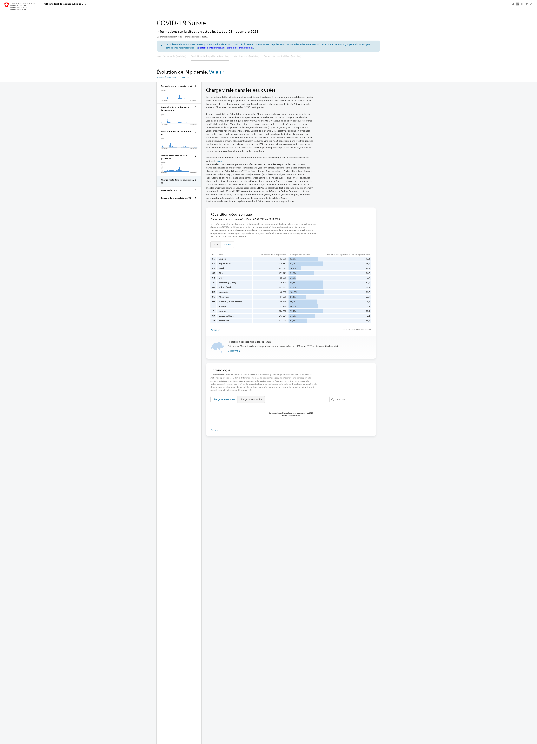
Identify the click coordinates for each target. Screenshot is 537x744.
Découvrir (233, 350)
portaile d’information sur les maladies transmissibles (225, 47)
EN (530, 4)
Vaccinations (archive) (246, 56)
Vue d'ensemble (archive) (171, 56)
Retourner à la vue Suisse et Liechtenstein (173, 77)
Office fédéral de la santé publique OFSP (65, 4)
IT (522, 4)
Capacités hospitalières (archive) (282, 56)
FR (517, 4)
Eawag (219, 161)
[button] (217, 72)
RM (526, 4)
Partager (215, 330)
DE (513, 4)
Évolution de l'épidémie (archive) (210, 56)
